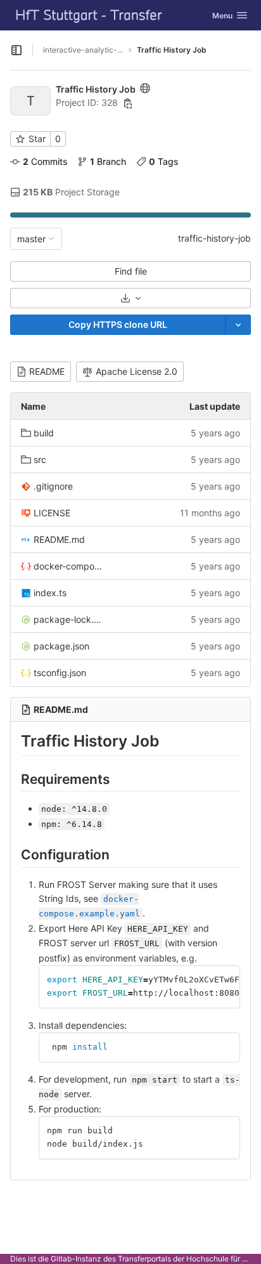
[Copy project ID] (128, 103)
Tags (163, 161)
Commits (45, 161)
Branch (108, 161)
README (47, 371)
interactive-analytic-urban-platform (83, 50)
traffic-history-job (214, 238)
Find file (131, 271)
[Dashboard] (89, 15)
